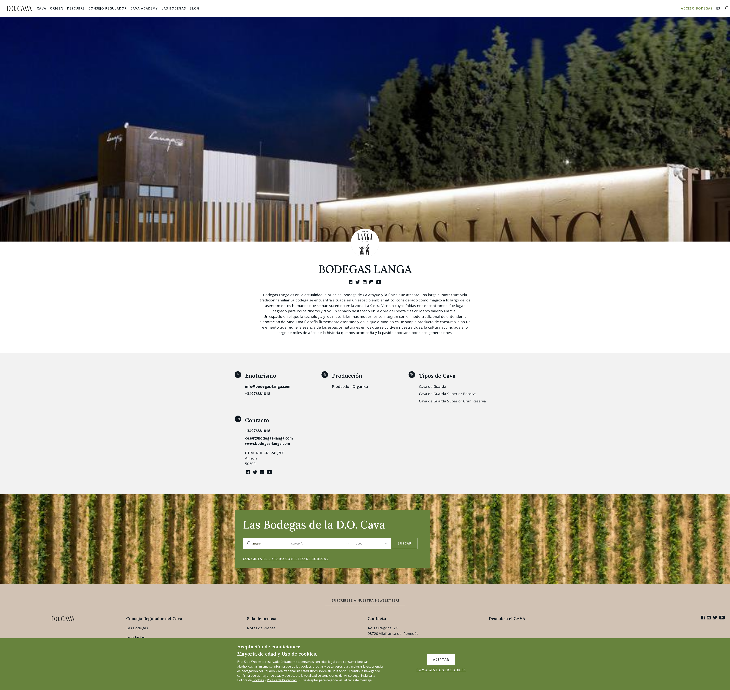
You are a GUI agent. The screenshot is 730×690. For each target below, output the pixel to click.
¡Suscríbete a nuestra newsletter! (365, 600)
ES (718, 8)
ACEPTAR (441, 659)
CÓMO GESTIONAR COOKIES (441, 670)
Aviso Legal (352, 675)
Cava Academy (144, 8)
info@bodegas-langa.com (267, 386)
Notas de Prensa (261, 628)
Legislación (135, 637)
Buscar (405, 543)
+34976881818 (257, 393)
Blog (195, 8)
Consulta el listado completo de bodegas (285, 559)
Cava (41, 8)
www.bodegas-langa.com (267, 443)
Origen (56, 8)
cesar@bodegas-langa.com (269, 438)
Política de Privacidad (282, 680)
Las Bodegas (174, 8)
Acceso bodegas (697, 8)
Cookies (258, 680)
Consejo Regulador (107, 8)
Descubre (76, 8)
